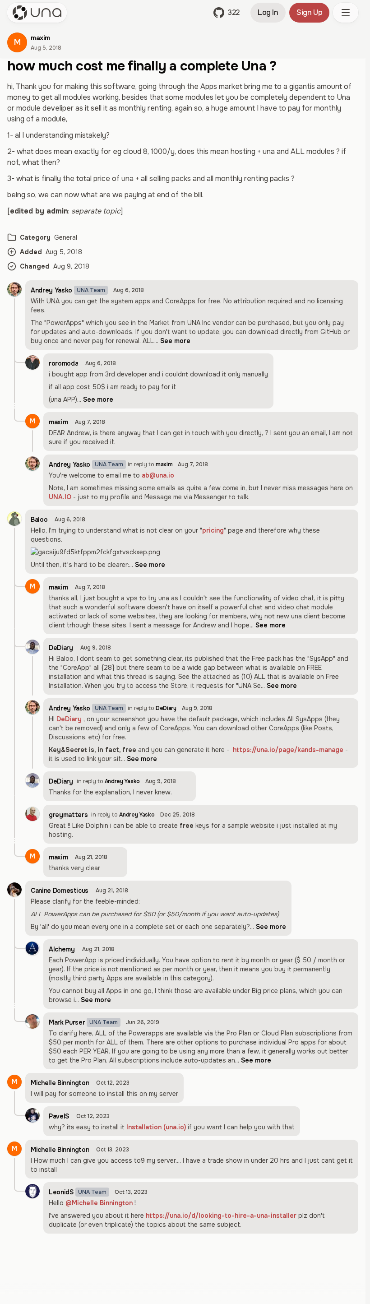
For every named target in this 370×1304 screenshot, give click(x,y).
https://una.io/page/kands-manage (288, 750)
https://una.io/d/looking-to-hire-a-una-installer (221, 1215)
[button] (226, 13)
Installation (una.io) (156, 1127)
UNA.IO (60, 497)
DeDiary (69, 719)
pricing (213, 530)
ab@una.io (158, 475)
